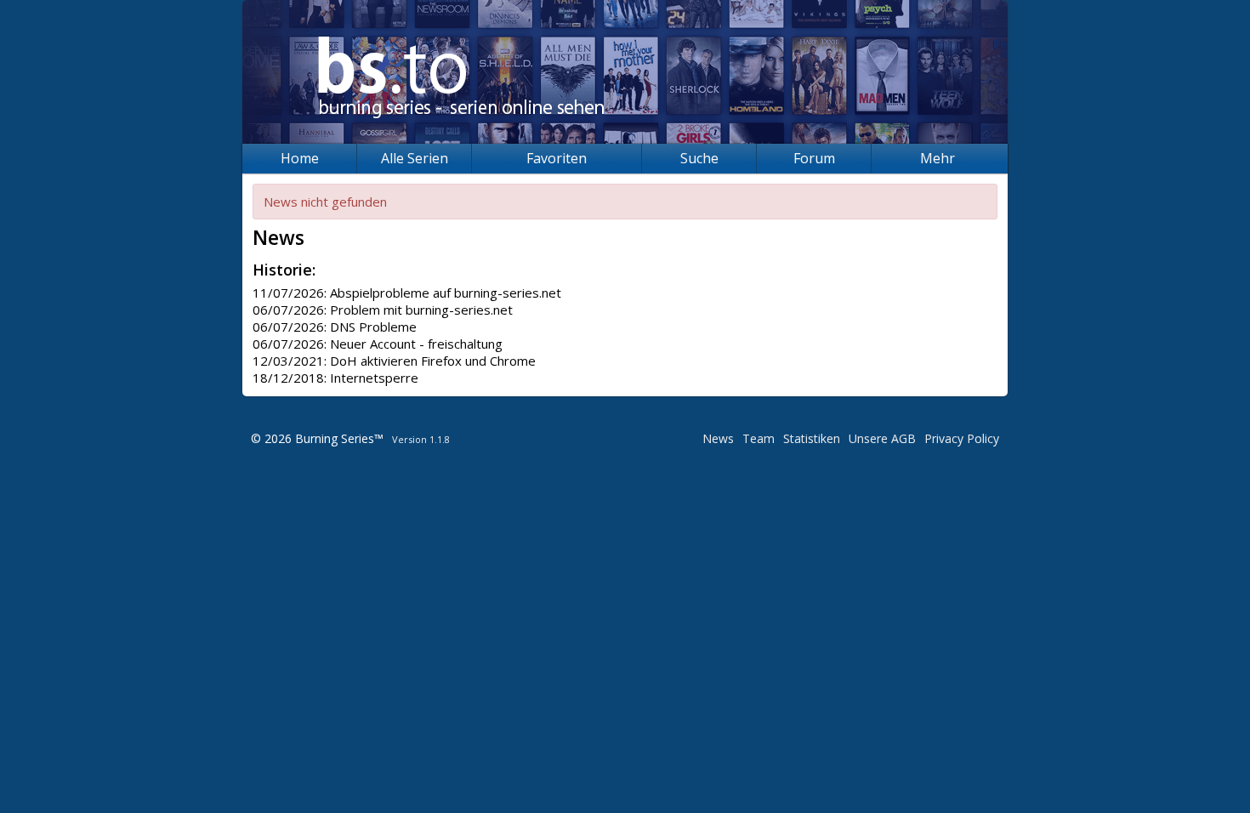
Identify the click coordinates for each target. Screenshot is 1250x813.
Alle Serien (414, 158)
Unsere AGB (882, 438)
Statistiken (811, 438)
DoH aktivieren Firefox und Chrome (433, 360)
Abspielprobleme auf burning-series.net (445, 292)
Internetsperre (374, 377)
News (718, 438)
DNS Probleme (373, 326)
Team (758, 438)
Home (300, 158)
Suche (699, 158)
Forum (814, 158)
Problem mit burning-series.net (421, 309)
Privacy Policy (961, 438)
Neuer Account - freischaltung (416, 343)
